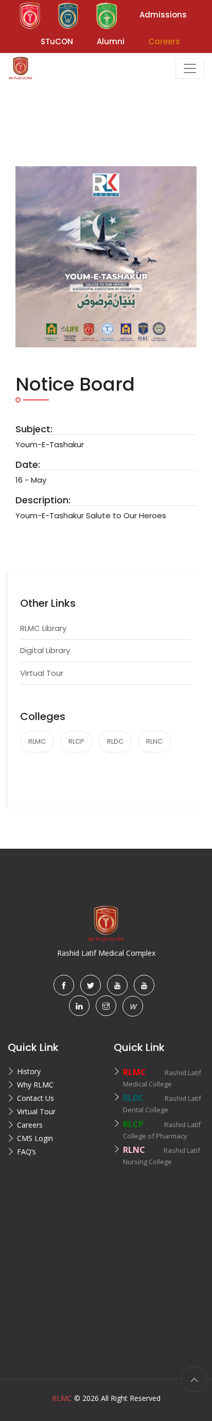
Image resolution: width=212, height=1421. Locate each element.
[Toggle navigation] (189, 68)
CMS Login (35, 1138)
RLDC (115, 741)
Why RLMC (35, 1085)
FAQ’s (26, 1151)
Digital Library (45, 650)
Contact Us (35, 1098)
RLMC (37, 741)
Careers (30, 1125)
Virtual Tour (41, 673)
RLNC (154, 741)
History (29, 1071)
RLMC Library (43, 628)
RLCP (76, 741)
